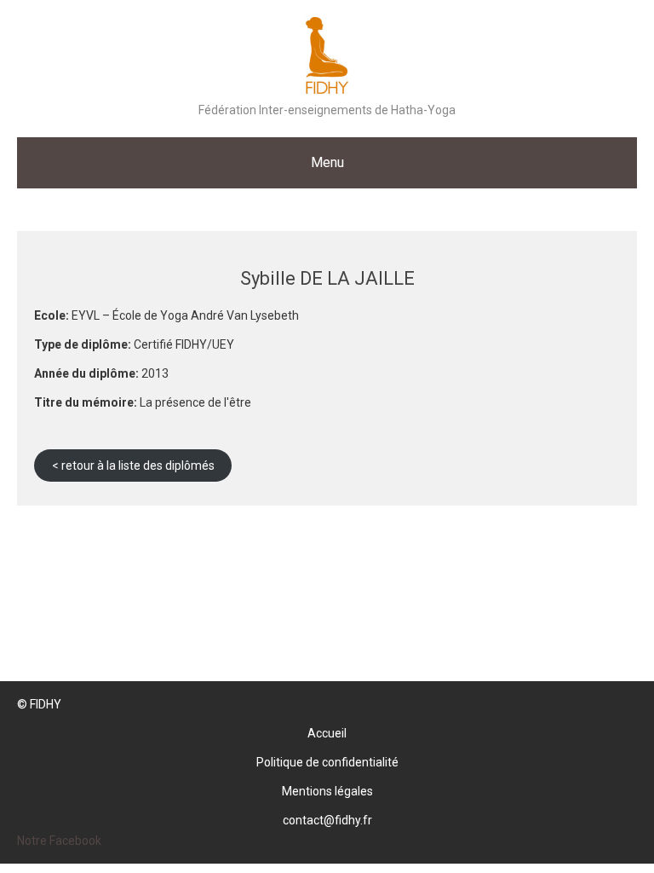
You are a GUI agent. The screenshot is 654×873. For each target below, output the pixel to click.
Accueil (327, 733)
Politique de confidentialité (327, 762)
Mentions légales (327, 791)
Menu (327, 162)
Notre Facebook (59, 840)
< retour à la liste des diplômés (133, 465)
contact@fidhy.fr (327, 820)
